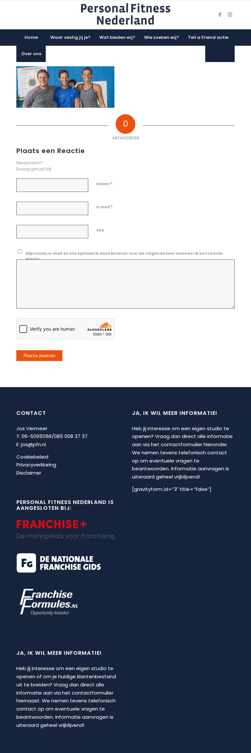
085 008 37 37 (71, 436)
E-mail (104, 207)
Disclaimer (28, 472)
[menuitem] (31, 37)
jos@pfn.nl (33, 444)
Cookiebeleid (32, 456)
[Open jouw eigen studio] (125, 14)
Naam (104, 183)
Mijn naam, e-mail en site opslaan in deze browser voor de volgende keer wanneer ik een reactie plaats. (124, 256)
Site (100, 230)
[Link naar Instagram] (230, 15)
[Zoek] (220, 54)
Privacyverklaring (36, 464)
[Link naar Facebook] (220, 15)
